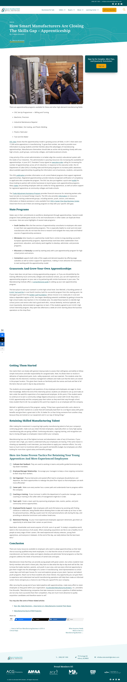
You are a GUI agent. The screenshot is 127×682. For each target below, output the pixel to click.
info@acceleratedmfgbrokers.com (111, 1)
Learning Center (91, 10)
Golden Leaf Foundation (38, 295)
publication (20, 175)
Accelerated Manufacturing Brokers (59, 588)
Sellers (61, 10)
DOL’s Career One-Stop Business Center (64, 201)
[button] (64, 10)
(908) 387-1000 (95, 1)
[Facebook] (2, 335)
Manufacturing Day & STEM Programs (27, 611)
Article (12, 22)
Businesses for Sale (48, 10)
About (79, 10)
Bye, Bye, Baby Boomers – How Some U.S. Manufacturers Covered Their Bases (42, 606)
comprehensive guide (41, 282)
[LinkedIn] (2, 344)
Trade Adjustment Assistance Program (26, 193)
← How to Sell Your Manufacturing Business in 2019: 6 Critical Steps (27, 630)
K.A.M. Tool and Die (17, 292)
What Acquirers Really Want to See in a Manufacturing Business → (74, 631)
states (16, 186)
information (62, 196)
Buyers (70, 10)
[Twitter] (2, 339)
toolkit (74, 180)
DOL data (13, 142)
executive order (57, 162)
